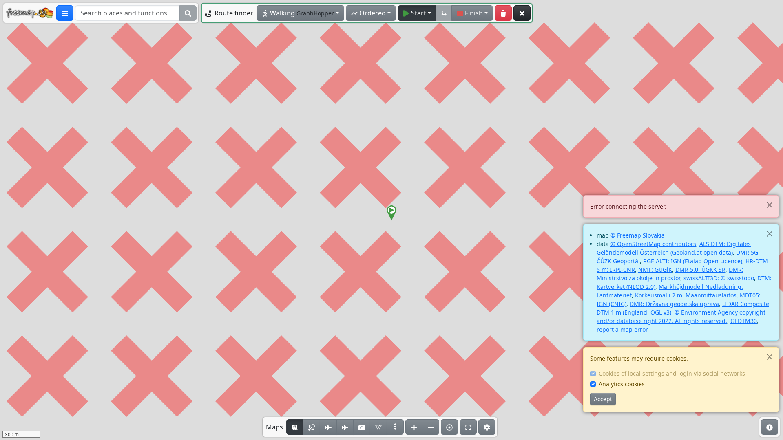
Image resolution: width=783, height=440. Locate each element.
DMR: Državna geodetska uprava (674, 304)
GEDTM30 (743, 321)
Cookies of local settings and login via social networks (672, 373)
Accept (603, 399)
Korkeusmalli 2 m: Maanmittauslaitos (686, 295)
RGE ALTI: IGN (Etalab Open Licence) (692, 261)
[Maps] (395, 427)
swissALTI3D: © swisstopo (718, 278)
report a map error (622, 329)
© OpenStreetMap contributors (653, 244)
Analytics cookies (622, 384)
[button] (391, 213)
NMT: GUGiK (655, 269)
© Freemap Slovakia (637, 235)
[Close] (769, 204)
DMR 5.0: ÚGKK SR (700, 269)
